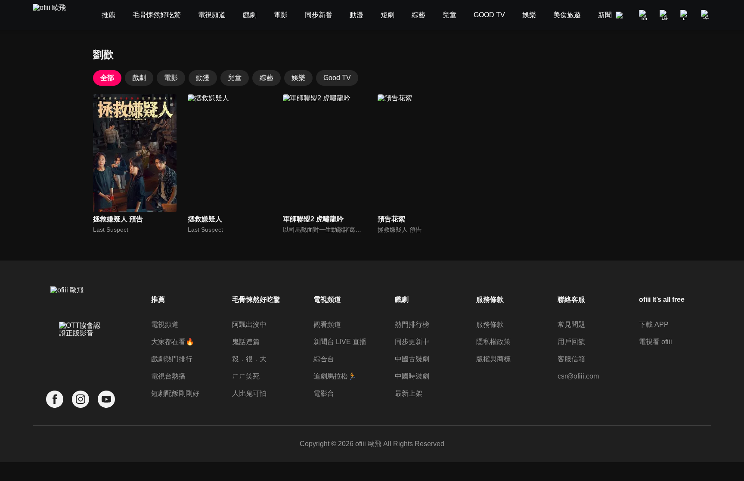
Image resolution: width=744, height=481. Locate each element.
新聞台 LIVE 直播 (339, 341)
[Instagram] (80, 399)
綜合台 (323, 359)
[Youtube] (106, 399)
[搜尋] (644, 15)
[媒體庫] (665, 15)
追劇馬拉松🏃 (334, 376)
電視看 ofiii (655, 341)
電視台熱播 (168, 376)
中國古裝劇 (412, 359)
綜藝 (266, 77)
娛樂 (298, 77)
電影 (171, 77)
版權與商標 (493, 359)
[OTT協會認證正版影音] (80, 348)
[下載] (685, 15)
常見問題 (571, 324)
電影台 (323, 393)
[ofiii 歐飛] (54, 15)
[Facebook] (54, 399)
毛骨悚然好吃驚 (256, 299)
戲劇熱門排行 (171, 359)
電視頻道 (165, 324)
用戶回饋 (571, 341)
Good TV (337, 77)
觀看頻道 (327, 324)
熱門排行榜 (412, 324)
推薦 (158, 299)
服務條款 (490, 324)
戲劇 (139, 77)
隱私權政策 (493, 341)
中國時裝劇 (412, 376)
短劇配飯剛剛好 (175, 393)
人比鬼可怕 (249, 393)
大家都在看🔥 (172, 341)
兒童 (235, 77)
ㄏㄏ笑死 (246, 376)
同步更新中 (412, 341)
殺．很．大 (249, 359)
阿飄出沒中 (249, 324)
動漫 (203, 77)
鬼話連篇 (246, 341)
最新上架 (408, 393)
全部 (107, 77)
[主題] (706, 15)
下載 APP (654, 324)
